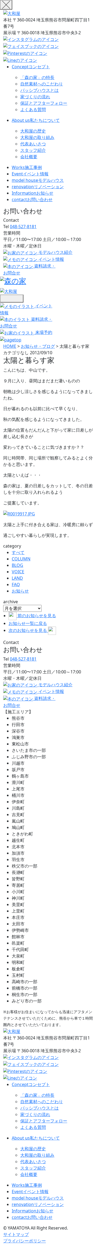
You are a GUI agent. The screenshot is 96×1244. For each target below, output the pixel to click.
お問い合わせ (32, 199)
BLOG (17, 565)
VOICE (18, 572)
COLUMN (21, 559)
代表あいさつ (33, 144)
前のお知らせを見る (37, 616)
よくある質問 (33, 109)
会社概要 (28, 157)
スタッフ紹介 (33, 150)
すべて (18, 552)
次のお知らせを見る (28, 630)
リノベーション (38, 187)
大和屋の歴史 (33, 131)
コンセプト (31, 67)
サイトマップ (16, 1234)
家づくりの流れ (35, 97)
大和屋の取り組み (37, 137)
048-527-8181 (23, 226)
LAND (17, 578)
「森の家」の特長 (37, 77)
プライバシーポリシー (24, 1241)
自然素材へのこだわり (41, 84)
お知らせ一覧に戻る (28, 623)
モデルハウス (38, 180)
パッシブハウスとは (39, 90)
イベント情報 (30, 174)
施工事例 (27, 167)
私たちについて (36, 120)
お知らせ (32, 193)
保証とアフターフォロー (43, 103)
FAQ (16, 584)
